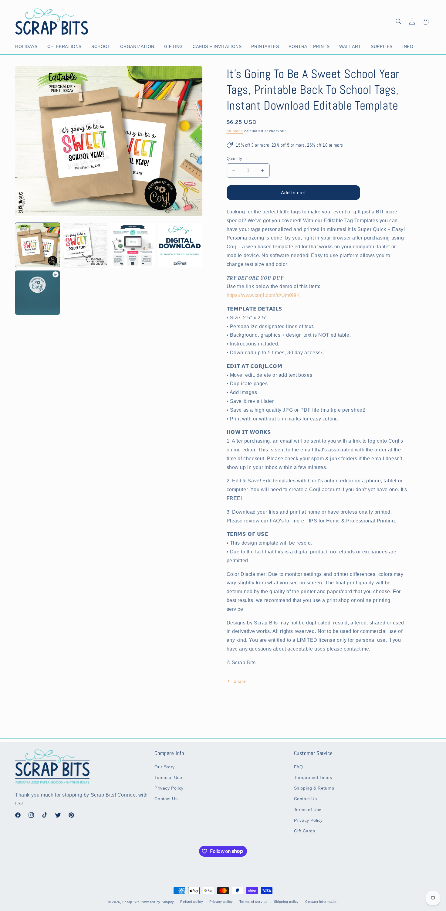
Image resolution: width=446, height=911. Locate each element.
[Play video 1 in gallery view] (37, 292)
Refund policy (191, 901)
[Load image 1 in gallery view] (37, 245)
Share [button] (240, 681)
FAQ (298, 766)
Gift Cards (304, 830)
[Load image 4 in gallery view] (180, 245)
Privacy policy (221, 901)
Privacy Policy (168, 788)
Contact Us (165, 799)
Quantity (234, 158)
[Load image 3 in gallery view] (132, 245)
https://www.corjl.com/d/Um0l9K (263, 295)
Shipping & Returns (314, 788)
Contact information (321, 901)
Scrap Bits (131, 902)
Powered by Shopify (157, 902)
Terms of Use (168, 777)
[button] (28, 46)
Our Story (164, 766)
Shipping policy (286, 901)
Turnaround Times (313, 777)
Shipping (235, 131)
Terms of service (253, 901)
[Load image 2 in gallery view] (85, 245)
